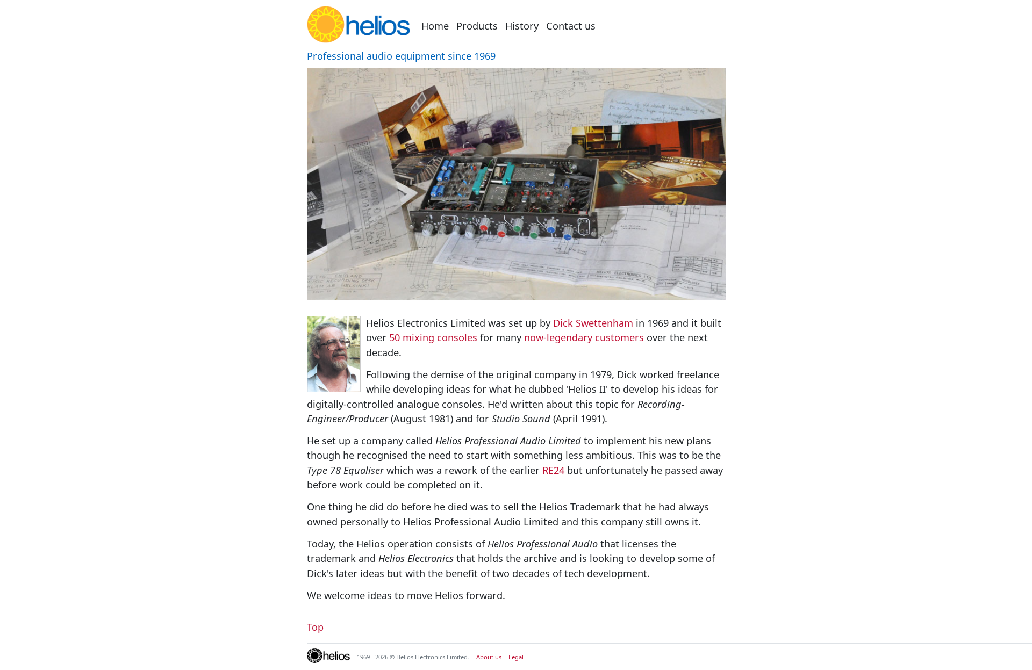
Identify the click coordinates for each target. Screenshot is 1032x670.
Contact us (571, 25)
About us (488, 657)
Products (477, 25)
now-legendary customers (584, 337)
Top (315, 627)
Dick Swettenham (593, 322)
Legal (516, 657)
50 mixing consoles (433, 337)
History (522, 25)
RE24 (553, 470)
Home (435, 25)
